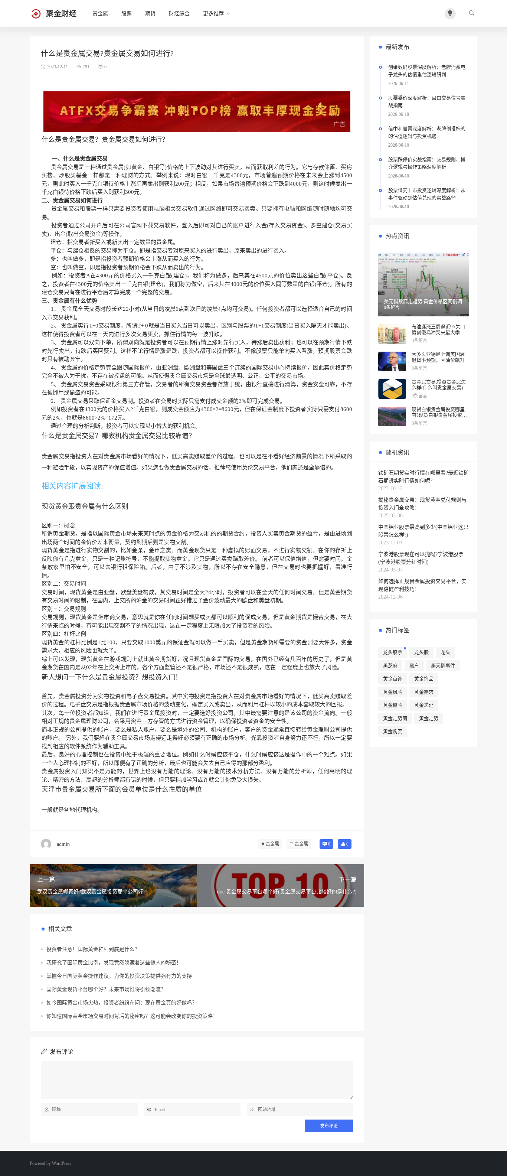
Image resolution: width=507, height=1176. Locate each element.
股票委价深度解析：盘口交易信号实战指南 (426, 101)
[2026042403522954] (196, 111)
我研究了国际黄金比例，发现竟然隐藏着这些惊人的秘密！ (113, 962)
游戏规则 (120, 659)
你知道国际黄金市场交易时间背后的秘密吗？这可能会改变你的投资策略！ (132, 1016)
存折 (340, 550)
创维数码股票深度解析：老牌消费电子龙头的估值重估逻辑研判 (426, 70)
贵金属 (100, 13)
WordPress (61, 1163)
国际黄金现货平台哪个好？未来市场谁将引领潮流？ (106, 989)
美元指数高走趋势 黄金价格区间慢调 (423, 301)
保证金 (180, 642)
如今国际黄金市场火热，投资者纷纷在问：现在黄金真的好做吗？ (121, 1003)
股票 (126, 13)
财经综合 (179, 13)
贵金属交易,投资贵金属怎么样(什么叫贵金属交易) (439, 385)
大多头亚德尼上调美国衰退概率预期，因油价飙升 (438, 357)
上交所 (122, 600)
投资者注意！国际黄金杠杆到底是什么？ (93, 949)
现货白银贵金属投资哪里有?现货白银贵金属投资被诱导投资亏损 (439, 415)
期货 (150, 13)
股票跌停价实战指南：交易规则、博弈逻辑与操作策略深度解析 (426, 163)
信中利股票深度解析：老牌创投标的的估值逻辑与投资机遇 (426, 132)
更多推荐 (213, 13)
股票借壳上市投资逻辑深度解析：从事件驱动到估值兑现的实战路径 (426, 194)
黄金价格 (177, 534)
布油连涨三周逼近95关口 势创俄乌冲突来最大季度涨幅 (438, 332)
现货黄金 (53, 550)
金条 (137, 550)
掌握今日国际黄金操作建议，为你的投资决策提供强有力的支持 (119, 976)
